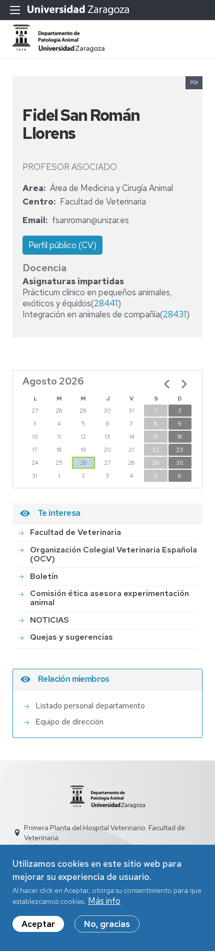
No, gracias (107, 923)
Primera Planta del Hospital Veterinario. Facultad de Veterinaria (104, 832)
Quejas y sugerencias (71, 637)
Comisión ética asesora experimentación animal (109, 598)
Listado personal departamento (90, 705)
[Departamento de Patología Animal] (58, 49)
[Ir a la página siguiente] (184, 384)
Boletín (44, 576)
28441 (106, 303)
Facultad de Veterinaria (75, 532)
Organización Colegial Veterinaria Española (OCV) (113, 554)
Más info (104, 900)
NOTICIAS (49, 620)
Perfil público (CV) (62, 245)
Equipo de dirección (70, 721)
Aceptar (38, 923)
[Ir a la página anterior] (167, 384)
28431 (174, 314)
